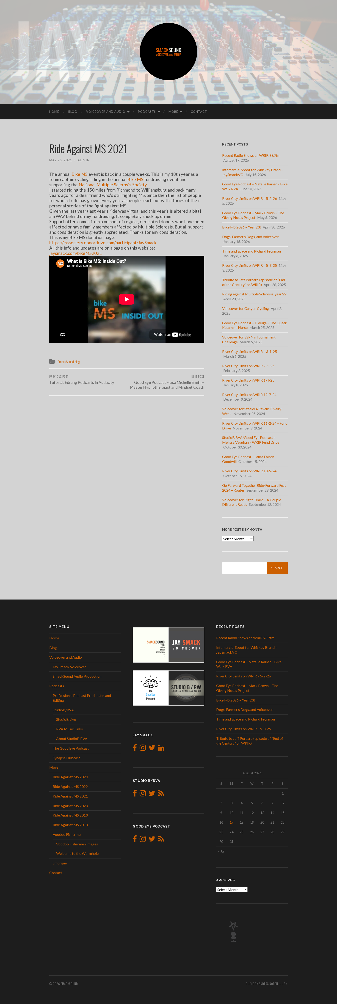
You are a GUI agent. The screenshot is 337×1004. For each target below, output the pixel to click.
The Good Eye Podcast (71, 748)
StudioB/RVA (63, 710)
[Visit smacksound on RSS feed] (161, 794)
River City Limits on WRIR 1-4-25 (248, 380)
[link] (80, 174)
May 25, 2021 (60, 160)
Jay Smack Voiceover (69, 667)
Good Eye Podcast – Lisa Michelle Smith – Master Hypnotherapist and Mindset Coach (167, 381)
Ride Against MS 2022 (70, 786)
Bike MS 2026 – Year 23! (241, 227)
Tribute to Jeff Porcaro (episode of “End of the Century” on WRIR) (253, 282)
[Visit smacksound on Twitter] (152, 749)
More (173, 111)
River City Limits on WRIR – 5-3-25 (249, 265)
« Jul (221, 851)
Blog (72, 111)
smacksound (69, 984)
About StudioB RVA (71, 738)
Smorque (60, 863)
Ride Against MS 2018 (70, 824)
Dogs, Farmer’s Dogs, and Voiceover (250, 236)
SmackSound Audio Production (77, 676)
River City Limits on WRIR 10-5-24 (249, 471)
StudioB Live (66, 719)
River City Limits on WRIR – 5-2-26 (249, 198)
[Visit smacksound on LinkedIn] (161, 749)
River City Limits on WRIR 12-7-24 (249, 394)
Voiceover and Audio (105, 111)
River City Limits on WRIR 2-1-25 (248, 365)
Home (54, 111)
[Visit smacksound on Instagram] (143, 749)
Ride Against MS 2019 (70, 815)
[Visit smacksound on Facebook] (135, 749)
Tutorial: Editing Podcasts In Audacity (81, 379)
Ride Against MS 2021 (70, 796)
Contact (199, 111)
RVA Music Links (69, 729)
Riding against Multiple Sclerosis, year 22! (254, 294)
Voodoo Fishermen (67, 834)
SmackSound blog (69, 361)
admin (83, 160)
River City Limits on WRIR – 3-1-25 (249, 351)
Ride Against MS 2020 (70, 805)
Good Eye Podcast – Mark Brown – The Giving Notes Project (253, 215)
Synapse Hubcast (66, 758)
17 (231, 822)
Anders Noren (268, 984)
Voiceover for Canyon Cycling (245, 308)
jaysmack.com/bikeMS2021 (75, 253)
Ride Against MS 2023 (70, 777)
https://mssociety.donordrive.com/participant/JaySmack (103, 242)
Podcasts (147, 111)
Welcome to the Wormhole (77, 853)
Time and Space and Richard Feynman (251, 251)
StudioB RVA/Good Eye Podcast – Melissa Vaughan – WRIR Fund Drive (250, 439)
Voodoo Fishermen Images (77, 844)
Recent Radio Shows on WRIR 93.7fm (251, 155)
